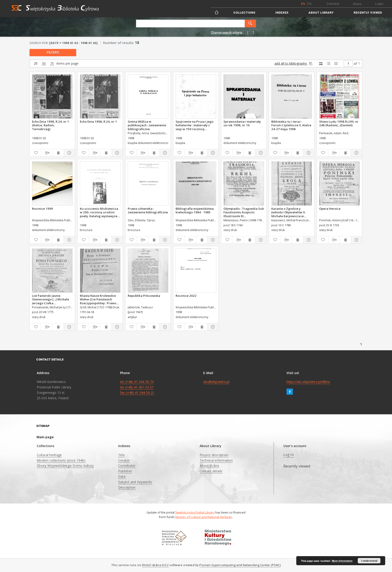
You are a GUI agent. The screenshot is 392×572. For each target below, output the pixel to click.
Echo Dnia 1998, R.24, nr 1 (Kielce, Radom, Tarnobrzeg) (50, 125)
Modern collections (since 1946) (61, 460)
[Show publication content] (58, 152)
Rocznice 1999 (42, 209)
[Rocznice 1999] (52, 183)
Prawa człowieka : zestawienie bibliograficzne (148, 210)
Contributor (127, 465)
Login (379, 3)
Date (122, 476)
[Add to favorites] (35, 152)
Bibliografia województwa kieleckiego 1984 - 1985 (195, 210)
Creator (124, 460)
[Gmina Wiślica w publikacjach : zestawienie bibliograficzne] (148, 96)
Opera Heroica (330, 209)
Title (121, 455)
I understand (369, 561)
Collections (244, 12)
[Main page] (217, 12)
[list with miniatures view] (328, 63)
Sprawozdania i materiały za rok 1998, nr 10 (242, 123)
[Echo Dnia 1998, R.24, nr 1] (100, 96)
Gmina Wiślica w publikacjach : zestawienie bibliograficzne (147, 125)
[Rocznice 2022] (196, 270)
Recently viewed (368, 12)
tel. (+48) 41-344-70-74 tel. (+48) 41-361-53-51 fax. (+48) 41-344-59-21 (137, 387)
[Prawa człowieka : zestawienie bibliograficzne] (148, 183)
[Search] (250, 23)
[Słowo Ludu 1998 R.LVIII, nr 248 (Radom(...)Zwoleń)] (339, 96)
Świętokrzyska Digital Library (195, 512)
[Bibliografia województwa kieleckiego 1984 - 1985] (196, 183)
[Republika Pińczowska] (148, 270)
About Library (321, 12)
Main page (45, 437)
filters (53, 53)
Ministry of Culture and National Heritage (204, 517)
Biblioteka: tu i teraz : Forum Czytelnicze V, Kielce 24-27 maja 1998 (291, 125)
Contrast (333, 3)
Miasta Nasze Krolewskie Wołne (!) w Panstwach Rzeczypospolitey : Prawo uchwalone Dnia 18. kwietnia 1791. (98, 299)
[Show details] (68, 152)
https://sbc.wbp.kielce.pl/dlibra (308, 382)
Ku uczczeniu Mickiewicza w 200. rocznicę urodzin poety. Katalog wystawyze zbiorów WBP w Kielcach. (99, 212)
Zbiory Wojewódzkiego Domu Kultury (65, 465)
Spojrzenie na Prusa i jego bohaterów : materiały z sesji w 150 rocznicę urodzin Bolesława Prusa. (194, 125)
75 (52, 63)
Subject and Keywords (135, 482)
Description (127, 487)
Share (357, 4)
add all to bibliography (291, 63)
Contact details (211, 471)
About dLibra (209, 465)
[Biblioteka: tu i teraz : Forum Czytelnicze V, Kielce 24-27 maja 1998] (292, 96)
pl (310, 3)
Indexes (282, 12)
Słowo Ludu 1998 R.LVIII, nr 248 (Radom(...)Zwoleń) (338, 123)
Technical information (216, 460)
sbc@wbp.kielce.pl (216, 382)
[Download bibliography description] (46, 152)
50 (44, 63)
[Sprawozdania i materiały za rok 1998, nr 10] (244, 96)
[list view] (336, 63)
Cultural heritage (49, 455)
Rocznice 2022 (186, 296)
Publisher (125, 471)
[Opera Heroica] (339, 183)
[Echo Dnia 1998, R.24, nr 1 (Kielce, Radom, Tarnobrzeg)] (52, 96)
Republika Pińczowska (144, 296)
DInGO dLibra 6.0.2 (155, 565)
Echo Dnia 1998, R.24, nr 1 (98, 121)
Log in (288, 454)
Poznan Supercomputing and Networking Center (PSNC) (240, 565)
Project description (214, 455)
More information (342, 560)
